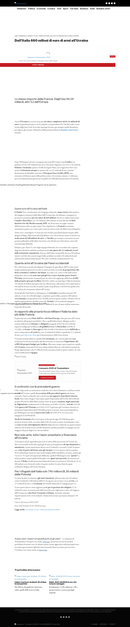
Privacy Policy (56, 624)
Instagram (43, 550)
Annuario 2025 (103, 8)
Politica (31, 8)
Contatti (112, 624)
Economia (41, 8)
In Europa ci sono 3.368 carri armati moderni (43, 509)
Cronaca (51, 8)
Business (84, 8)
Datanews (21, 8)
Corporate (103, 624)
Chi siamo (94, 624)
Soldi (92, 8)
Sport (65, 8)
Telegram (46, 541)
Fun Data (74, 8)
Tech (59, 8)
